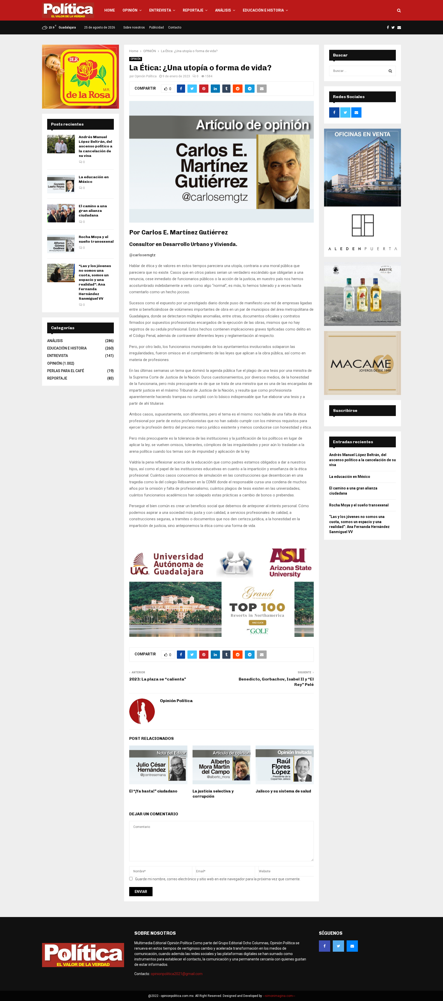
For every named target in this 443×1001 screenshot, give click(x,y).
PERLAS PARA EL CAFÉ (65, 371)
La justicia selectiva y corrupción (213, 794)
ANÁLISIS (223, 10)
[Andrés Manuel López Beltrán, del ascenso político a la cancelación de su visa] (61, 144)
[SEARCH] (390, 71)
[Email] (352, 946)
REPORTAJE (193, 10)
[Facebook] (324, 946)
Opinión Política (146, 76)
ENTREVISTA (160, 10)
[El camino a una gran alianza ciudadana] (61, 213)
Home (109, 10)
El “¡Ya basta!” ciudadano (153, 791)
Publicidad (156, 27)
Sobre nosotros (134, 27)
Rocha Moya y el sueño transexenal (96, 239)
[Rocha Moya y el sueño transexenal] (61, 244)
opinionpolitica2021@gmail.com (177, 974)
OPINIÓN (130, 10)
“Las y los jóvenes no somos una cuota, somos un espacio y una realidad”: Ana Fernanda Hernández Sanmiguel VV (95, 282)
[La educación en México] (61, 184)
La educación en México (349, 477)
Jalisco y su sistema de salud (283, 791)
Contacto (174, 27)
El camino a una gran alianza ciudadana (93, 211)
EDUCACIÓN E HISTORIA (263, 10)
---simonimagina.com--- (279, 996)
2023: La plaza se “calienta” (157, 679)
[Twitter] (338, 946)
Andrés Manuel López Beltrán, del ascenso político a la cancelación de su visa (95, 146)
